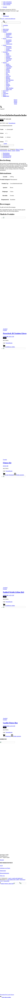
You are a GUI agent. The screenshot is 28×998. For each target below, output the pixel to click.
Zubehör (18, 150)
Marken (9, 150)
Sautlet (13, 150)
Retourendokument (4, 873)
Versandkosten (11, 123)
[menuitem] (15, 7)
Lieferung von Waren (5, 868)
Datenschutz (3, 870)
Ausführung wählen (10, 346)
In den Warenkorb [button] (9, 474)
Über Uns (2, 875)
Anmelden (5, 25)
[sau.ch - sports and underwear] (7, 18)
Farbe (1, 129)
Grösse (2, 133)
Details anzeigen (20, 474)
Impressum (22, 879)
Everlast (21, 149)
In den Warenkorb (4, 146)
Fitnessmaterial (3, 150)
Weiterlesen (8, 736)
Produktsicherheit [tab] (7, 155)
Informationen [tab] (6, 154)
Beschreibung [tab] (6, 153)
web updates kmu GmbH (13, 879)
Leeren (5, 143)
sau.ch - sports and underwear (15, 878)
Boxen (17, 149)
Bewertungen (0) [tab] (7, 157)
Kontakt (5, 7)
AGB (1, 865)
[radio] (10, 129)
